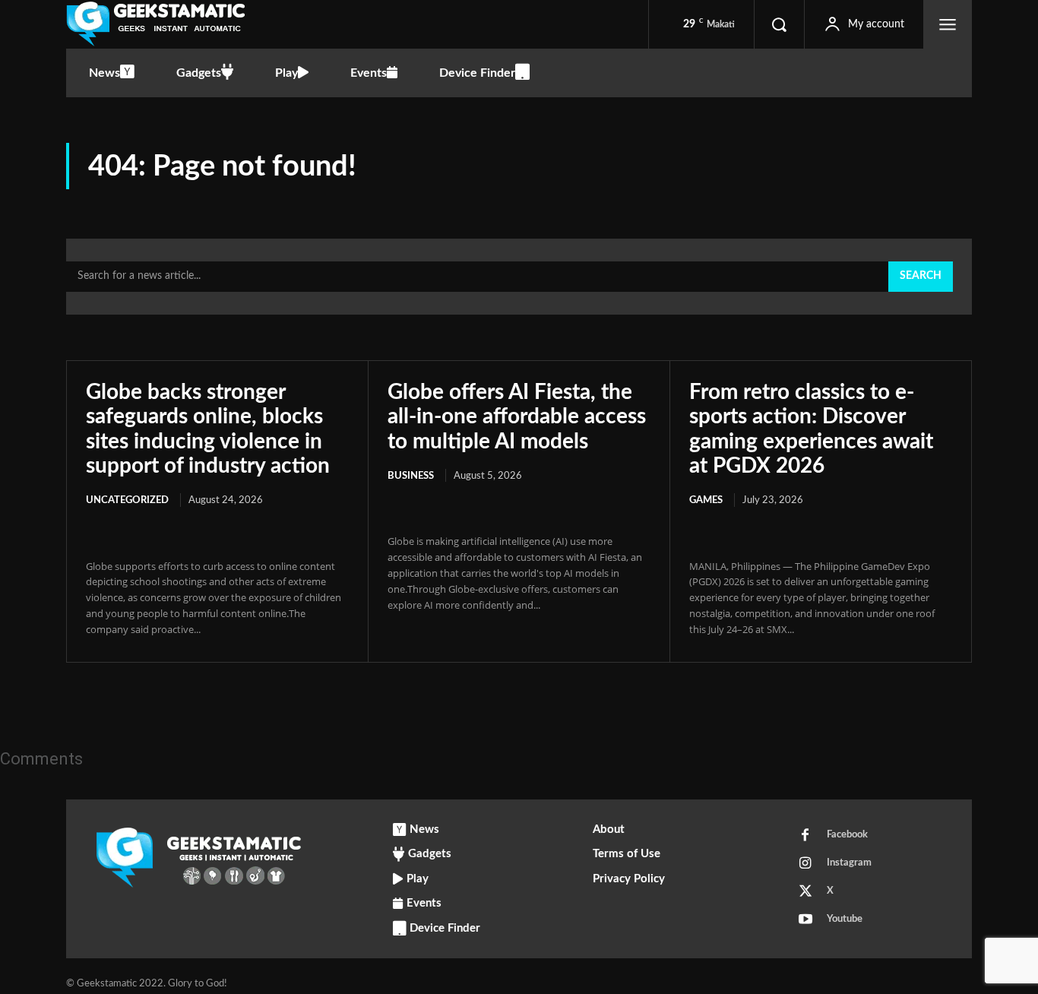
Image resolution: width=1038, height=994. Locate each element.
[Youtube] (805, 920)
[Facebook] (805, 836)
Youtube (844, 919)
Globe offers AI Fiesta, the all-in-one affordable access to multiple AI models (517, 416)
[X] (805, 892)
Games (706, 500)
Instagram (849, 863)
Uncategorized (127, 500)
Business (411, 476)
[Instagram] (805, 864)
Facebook (847, 835)
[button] (779, 24)
